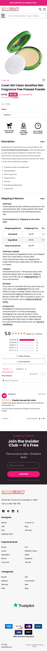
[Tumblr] (18, 511)
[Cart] (44, 9)
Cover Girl (5, 562)
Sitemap (28, 530)
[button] (40, 419)
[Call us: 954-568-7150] (40, 9)
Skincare (4, 584)
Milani (27, 555)
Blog (26, 526)
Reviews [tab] (6, 369)
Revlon (4, 547)
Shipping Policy (31, 277)
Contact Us (29, 522)
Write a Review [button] (24, 356)
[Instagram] (13, 511)
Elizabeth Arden (31, 551)
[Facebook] (3, 511)
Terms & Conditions (32, 645)
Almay (3, 558)
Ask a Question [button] (24, 362)
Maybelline (5, 555)
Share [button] (6, 419)
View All (28, 562)
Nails (3, 588)
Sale (3, 526)
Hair (26, 577)
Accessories (29, 581)
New (3, 530)
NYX (26, 547)
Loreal (3, 551)
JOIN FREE (23, 474)
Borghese (28, 558)
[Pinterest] (8, 511)
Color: (4, 109)
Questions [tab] (20, 369)
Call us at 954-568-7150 (11, 504)
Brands (4, 522)
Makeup (4, 581)
